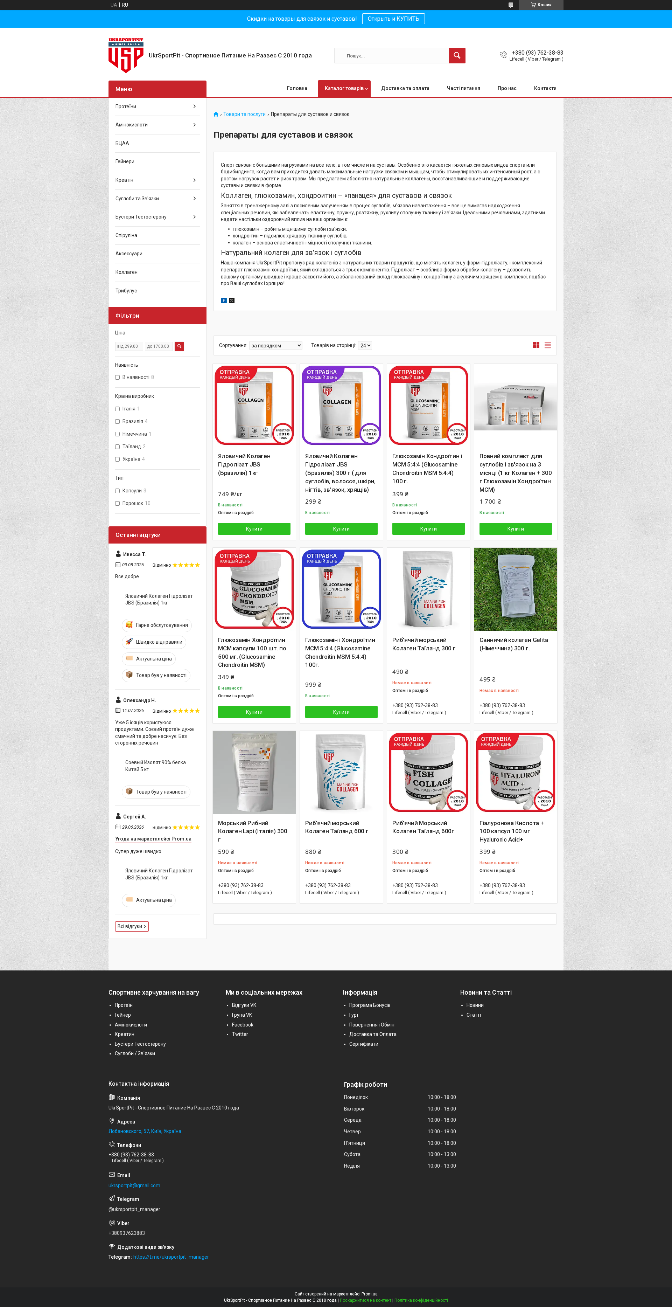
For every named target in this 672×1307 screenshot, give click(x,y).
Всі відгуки (130, 926)
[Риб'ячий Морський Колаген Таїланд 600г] (428, 772)
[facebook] (224, 301)
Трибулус (126, 290)
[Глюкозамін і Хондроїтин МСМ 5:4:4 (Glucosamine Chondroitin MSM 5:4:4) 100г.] (341, 589)
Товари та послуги (244, 114)
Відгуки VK (244, 1005)
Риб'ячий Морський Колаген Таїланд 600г (423, 827)
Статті (474, 1015)
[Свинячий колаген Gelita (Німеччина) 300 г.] (515, 589)
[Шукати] (457, 55)
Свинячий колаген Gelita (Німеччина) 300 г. (513, 644)
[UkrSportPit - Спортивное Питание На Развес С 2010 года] (126, 55)
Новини (475, 1005)
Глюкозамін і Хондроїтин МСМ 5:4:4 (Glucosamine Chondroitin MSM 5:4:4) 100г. (340, 652)
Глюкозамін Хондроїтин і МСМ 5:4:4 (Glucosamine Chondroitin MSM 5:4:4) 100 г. (427, 468)
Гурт (354, 1015)
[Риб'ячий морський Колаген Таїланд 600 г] (341, 772)
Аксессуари (128, 253)
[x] (231, 301)
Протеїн (124, 1005)
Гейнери (124, 161)
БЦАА (122, 143)
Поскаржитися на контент (365, 1300)
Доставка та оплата (405, 88)
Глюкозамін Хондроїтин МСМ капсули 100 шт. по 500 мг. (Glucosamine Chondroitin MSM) (252, 652)
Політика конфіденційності (421, 1300)
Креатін (124, 180)
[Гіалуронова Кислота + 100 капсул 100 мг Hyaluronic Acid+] (515, 772)
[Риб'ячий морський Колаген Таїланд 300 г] (428, 589)
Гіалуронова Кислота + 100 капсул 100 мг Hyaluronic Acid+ (511, 831)
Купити (254, 529)
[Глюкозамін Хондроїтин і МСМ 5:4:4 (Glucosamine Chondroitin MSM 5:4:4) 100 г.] (428, 405)
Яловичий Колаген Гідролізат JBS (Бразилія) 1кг (244, 464)
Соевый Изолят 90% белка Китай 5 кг (155, 766)
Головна (297, 88)
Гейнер (123, 1015)
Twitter (240, 1034)
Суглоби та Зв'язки (137, 198)
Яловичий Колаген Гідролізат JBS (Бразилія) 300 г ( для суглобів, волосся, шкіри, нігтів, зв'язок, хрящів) (340, 472)
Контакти (545, 88)
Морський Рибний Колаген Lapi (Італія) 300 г (252, 831)
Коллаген (126, 272)
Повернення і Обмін (371, 1025)
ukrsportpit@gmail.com (134, 1185)
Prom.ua (370, 1294)
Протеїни (125, 106)
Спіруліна (126, 235)
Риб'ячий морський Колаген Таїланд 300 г (424, 644)
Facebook (242, 1025)
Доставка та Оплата (373, 1034)
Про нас (507, 88)
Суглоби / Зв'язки (135, 1053)
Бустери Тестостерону (141, 217)
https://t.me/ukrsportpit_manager (171, 1257)
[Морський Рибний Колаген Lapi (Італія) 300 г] (254, 772)
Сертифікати (363, 1044)
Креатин (124, 1034)
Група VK (242, 1015)
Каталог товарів (344, 88)
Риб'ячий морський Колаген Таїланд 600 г (337, 827)
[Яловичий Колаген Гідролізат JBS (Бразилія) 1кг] (254, 405)
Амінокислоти (131, 124)
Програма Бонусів (370, 1005)
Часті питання (463, 88)
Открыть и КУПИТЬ (393, 18)
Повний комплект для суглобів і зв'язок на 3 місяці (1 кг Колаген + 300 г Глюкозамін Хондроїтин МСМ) (515, 472)
